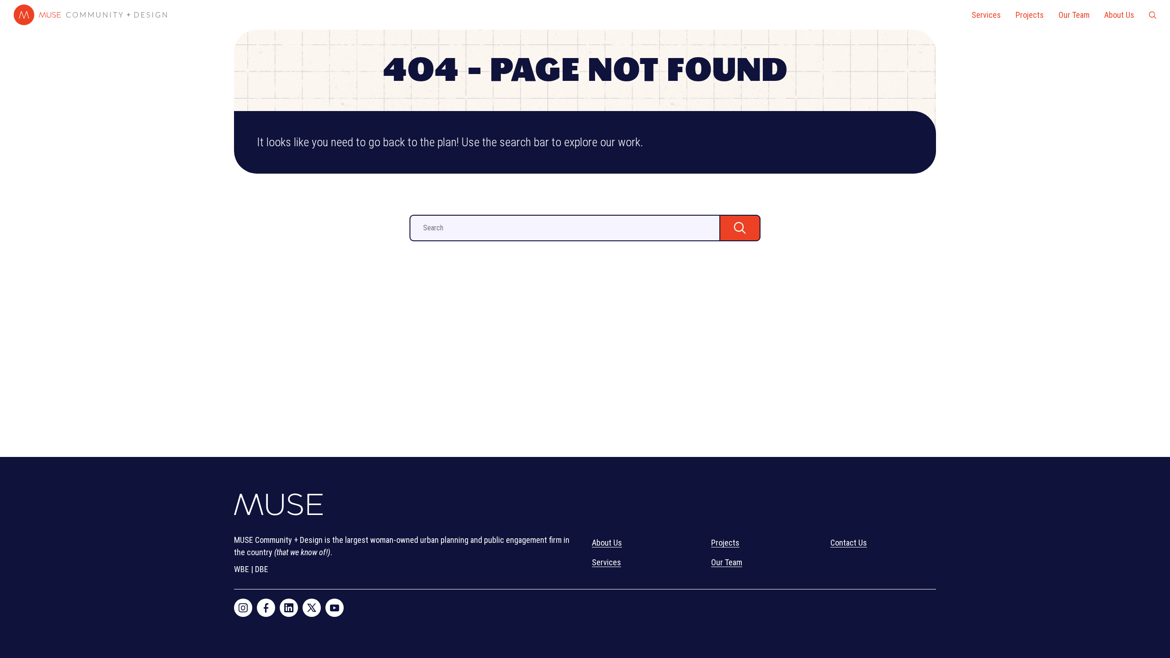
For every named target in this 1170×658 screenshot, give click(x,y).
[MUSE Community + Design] (278, 507)
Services (986, 15)
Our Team (1074, 15)
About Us (1119, 15)
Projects (1030, 15)
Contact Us (848, 542)
